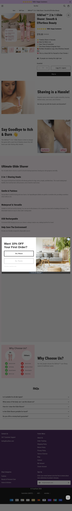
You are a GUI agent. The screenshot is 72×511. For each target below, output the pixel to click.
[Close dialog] (68, 239)
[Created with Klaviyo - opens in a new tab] (36, 273)
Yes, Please (19, 253)
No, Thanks (19, 261)
